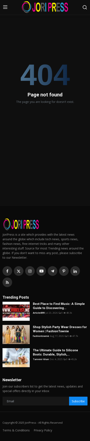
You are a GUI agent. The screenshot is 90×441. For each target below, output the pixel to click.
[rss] (7, 282)
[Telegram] (52, 271)
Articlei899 (39, 312)
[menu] (5, 7)
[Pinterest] (64, 271)
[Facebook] (7, 271)
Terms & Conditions (16, 430)
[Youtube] (41, 271)
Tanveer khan (41, 359)
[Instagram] (30, 271)
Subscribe (78, 401)
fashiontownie (41, 335)
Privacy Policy (43, 430)
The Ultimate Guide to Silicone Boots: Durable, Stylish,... (55, 352)
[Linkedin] (75, 271)
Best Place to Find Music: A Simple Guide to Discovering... (59, 306)
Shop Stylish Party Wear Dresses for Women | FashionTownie (60, 329)
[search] (85, 7)
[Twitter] (18, 271)
